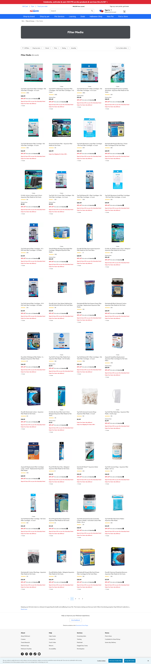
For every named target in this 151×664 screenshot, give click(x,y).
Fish (23, 21)
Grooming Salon (81, 636)
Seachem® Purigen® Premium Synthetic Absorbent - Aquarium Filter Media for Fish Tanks (117, 90)
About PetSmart (25, 636)
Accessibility (52, 649)
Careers (23, 639)
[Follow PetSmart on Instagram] (26, 654)
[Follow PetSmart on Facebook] (22, 654)
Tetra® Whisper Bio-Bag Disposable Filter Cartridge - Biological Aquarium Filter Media (60, 250)
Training (79, 639)
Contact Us (52, 639)
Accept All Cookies (130, 660)
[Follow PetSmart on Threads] (30, 654)
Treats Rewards (25, 642)
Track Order (52, 642)
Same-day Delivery (110, 642)
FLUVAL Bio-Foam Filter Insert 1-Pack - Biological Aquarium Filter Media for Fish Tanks (60, 413)
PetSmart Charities (26, 649)
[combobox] (72, 11)
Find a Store (108, 636)
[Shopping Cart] (126, 11)
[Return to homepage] (34, 11)
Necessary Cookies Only (115, 660)
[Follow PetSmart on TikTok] (35, 654)
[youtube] (39, 654)
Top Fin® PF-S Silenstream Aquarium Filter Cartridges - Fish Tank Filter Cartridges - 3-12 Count (61, 90)
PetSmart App (25, 645)
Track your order (42, 6)
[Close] (148, 661)
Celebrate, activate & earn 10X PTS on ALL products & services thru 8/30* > (75, 2)
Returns (51, 645)
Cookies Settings (101, 660)
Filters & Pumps (30, 21)
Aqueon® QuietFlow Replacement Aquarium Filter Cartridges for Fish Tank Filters (116, 358)
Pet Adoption (80, 649)
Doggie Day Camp (82, 645)
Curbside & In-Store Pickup (112, 639)
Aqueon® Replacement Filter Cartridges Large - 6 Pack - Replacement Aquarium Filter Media (32, 468)
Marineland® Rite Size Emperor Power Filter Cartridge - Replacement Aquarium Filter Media (89, 305)
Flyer (32, 6)
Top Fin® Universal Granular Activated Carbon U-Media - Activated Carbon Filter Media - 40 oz (89, 520)
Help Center (52, 636)
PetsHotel (79, 642)
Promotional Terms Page (82, 625)
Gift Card (25, 6)
